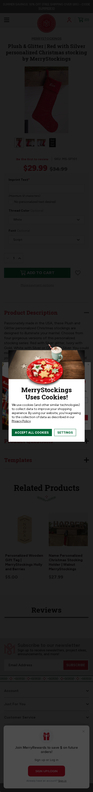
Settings (65, 432)
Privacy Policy (21, 421)
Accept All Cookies (32, 432)
